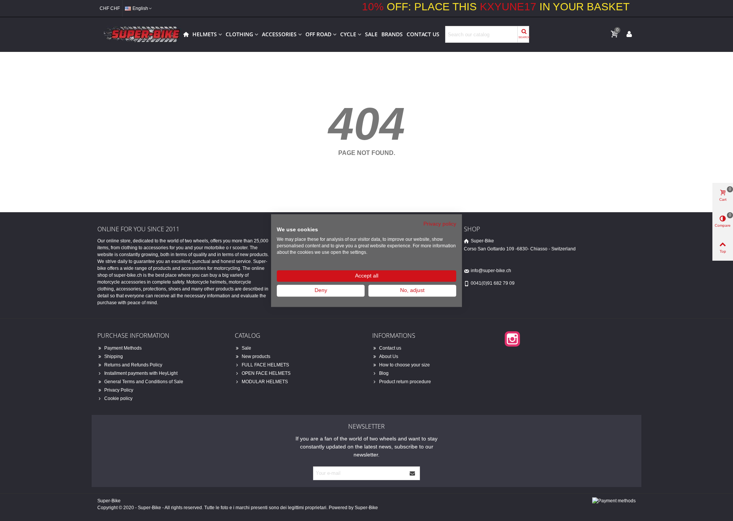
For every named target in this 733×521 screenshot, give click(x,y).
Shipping (113, 356)
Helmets (204, 34)
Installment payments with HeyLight (141, 373)
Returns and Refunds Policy (133, 365)
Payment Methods (123, 348)
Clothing (239, 34)
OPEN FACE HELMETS (266, 373)
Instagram (512, 339)
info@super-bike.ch (491, 270)
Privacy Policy (118, 390)
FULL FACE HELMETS (265, 365)
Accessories (279, 34)
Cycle (348, 34)
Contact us (423, 34)
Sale (371, 34)
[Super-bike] (139, 34)
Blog (384, 373)
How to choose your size (404, 365)
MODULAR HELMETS (265, 381)
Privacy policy (439, 224)
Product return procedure (405, 381)
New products (256, 356)
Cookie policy (118, 398)
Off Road (318, 34)
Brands (392, 34)
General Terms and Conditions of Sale (143, 381)
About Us (388, 356)
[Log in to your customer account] (629, 34)
